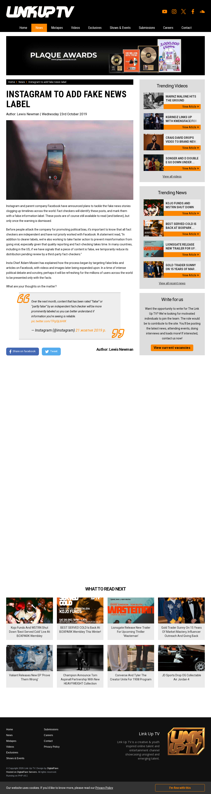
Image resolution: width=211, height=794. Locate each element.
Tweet (53, 351)
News (39, 28)
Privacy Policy (52, 746)
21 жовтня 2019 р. (91, 330)
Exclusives (95, 28)
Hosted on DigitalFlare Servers (21, 772)
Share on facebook (24, 351)
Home (23, 28)
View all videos (172, 176)
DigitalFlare (52, 768)
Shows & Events (120, 28)
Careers (168, 28)
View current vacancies (172, 348)
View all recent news (172, 283)
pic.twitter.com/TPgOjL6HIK (48, 321)
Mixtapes (57, 28)
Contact (187, 28)
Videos (75, 28)
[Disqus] (69, 414)
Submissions (147, 28)
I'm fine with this (180, 787)
